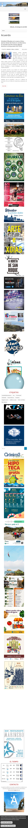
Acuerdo (16, 49)
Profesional (18, 395)
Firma (12, 49)
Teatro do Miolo (21, 400)
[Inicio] (14, 4)
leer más (4, 86)
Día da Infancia (11, 397)
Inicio (3, 30)
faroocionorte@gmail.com (14, 790)
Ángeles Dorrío (5, 400)
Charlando (4, 397)
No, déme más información (8, 825)
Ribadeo (9, 49)
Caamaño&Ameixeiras (6, 395)
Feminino (17, 397)
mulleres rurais (13, 400)
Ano (14, 395)
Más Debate (4, 402)
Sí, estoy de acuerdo (6, 822)
